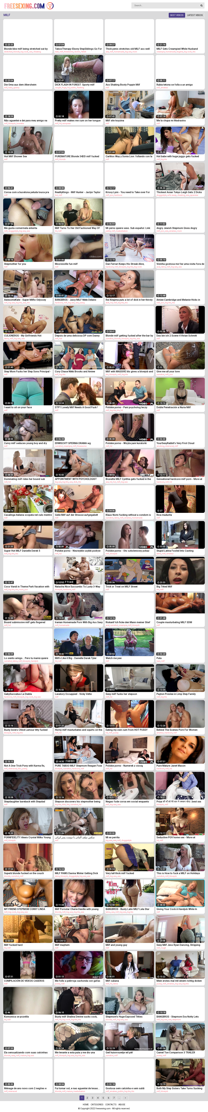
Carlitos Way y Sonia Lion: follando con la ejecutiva (129, 156)
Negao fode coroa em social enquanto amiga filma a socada (127, 801)
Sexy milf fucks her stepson (121, 694)
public (73, 87)
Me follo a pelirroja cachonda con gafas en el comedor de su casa (77, 980)
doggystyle (161, 195)
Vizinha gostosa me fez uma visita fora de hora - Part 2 (180, 264)
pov (111, 195)
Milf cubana (112, 980)
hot (56, 195)
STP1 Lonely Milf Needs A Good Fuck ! (76, 407)
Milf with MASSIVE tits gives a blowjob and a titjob (129, 371)
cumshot (109, 338)
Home (86, 1104)
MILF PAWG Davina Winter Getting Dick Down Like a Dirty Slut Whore (76, 873)
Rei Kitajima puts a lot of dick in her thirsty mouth (129, 299)
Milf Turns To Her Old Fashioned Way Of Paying (77, 228)
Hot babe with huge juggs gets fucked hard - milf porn (178, 156)
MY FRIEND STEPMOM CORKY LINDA (24, 909)
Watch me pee (114, 658)
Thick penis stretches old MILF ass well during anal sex (128, 48)
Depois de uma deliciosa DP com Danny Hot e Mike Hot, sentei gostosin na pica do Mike (78, 335)
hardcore (118, 195)
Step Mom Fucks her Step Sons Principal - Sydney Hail (27, 371)
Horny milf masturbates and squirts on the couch (78, 729)
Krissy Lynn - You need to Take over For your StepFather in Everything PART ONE (128, 192)
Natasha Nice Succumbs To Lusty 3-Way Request (77, 586)
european (66, 123)
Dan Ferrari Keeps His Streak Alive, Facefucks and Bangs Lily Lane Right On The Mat (128, 264)
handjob (34, 661)
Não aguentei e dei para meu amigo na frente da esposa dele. (25, 120)
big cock (24, 52)
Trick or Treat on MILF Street (121, 586)
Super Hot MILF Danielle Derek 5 (22, 550)
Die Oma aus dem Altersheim (20, 84)
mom (134, 52)
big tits (164, 159)
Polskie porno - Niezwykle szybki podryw (77, 550)
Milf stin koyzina (115, 120)
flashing (80, 87)
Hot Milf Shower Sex (15, 156)
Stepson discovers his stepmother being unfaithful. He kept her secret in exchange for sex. (78, 801)
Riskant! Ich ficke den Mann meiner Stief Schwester (128, 622)
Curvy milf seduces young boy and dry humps (25, 443)
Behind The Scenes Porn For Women (177, 729)
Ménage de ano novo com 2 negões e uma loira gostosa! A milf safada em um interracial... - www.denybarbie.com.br (26, 1088)
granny (16, 87)
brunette (20, 123)
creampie (161, 52)
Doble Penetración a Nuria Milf (174, 407)
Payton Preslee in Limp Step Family (176, 694)
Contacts (110, 1104)
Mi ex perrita (113, 837)
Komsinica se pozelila (16, 1016)
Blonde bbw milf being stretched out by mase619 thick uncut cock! (26, 48)
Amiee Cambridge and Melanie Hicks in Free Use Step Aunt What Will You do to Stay (178, 299)
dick (107, 303)
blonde (16, 52)
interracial (169, 446)
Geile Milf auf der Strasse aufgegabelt (76, 514)
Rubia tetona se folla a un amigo (175, 84)
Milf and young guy (116, 945)
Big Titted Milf (164, 586)
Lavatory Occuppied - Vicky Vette (73, 694)
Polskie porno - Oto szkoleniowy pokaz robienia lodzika (127, 550)
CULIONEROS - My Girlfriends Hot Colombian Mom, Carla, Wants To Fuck (26, 335)
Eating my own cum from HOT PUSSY (127, 729)
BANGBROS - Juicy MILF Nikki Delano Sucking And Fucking (75, 299)
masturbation (122, 231)
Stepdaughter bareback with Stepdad (24, 801)
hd (68, 87)
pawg (82, 303)
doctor (77, 52)
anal (158, 267)
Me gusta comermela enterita (20, 228)
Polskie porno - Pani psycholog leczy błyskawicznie (126, 407)
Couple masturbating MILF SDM (174, 622)
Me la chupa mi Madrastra (171, 120)
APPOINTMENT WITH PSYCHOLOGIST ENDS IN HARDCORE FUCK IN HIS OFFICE (77, 479)
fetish (83, 52)
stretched (8, 52)
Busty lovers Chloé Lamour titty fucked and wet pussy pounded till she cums (26, 729)
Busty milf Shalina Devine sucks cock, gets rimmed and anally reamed (76, 1016)
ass (30, 52)
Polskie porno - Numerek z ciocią (124, 765)
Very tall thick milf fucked (120, 873)
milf (61, 52)
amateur (164, 87)
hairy (10, 87)
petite (108, 231)
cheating (37, 52)
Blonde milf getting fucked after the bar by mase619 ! (129, 335)
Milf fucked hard (13, 945)
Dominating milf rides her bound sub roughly (24, 479)
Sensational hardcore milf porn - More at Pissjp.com (179, 479)
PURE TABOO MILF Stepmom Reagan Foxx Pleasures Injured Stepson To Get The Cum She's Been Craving (78, 765)
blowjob (12, 123)
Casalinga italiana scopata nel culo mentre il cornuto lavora (28, 514)
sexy (13, 1055)
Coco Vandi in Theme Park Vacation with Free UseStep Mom (26, 586)
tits (194, 52)
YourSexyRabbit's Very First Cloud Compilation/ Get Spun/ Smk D (175, 443)
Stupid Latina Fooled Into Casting (175, 550)
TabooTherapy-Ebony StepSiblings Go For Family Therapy (78, 48)
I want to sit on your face (18, 407)
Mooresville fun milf (66, 264)
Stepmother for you (15, 264)
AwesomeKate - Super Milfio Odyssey (25, 299)
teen (57, 52)
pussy (115, 733)
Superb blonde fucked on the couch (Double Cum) (24, 873)
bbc (19, 768)
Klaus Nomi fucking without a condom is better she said (128, 514)
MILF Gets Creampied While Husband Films (177, 48)
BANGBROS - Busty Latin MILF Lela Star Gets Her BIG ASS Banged (127, 909)
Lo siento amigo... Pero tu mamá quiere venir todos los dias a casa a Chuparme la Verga (27, 658)
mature (23, 1055)
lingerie (180, 52)
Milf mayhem (62, 945)
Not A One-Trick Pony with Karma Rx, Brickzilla (24, 765)
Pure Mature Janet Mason (171, 765)
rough (163, 948)
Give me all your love (168, 371)
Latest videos (195, 15)
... (119, 1098)
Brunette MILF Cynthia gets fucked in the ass (128, 479)
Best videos (176, 15)
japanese (194, 195)
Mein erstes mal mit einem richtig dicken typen (179, 980)
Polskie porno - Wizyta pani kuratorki (126, 443)
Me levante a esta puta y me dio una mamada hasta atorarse (75, 1052)
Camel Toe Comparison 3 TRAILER (176, 1052)
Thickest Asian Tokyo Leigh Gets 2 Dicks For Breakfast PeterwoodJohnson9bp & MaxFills (179, 192)
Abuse (121, 1104)
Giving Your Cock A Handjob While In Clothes (177, 909)
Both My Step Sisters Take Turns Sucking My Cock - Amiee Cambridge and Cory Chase (179, 1088)
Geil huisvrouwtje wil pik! (119, 1052)
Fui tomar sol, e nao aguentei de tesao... (77, 1088)
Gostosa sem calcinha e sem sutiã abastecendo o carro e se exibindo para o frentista (129, 1088)
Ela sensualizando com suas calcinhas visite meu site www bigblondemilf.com (26, 1052)
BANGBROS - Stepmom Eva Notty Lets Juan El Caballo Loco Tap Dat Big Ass (178, 1016)
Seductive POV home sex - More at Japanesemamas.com (176, 837)
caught (58, 87)
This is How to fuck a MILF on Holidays (178, 873)
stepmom (176, 1019)
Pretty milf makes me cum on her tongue (77, 120)
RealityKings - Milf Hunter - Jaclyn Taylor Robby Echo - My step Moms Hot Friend (77, 192)
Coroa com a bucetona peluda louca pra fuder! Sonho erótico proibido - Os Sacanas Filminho (26, 192)
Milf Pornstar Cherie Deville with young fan (77, 909)
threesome (68, 52)
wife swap (171, 195)
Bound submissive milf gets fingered (24, 622)
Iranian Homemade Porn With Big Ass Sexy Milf (79, 622)
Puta (159, 658)
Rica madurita (164, 514)
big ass (128, 52)
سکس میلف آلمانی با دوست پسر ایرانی (75, 837)
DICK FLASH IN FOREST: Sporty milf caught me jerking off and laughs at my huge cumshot (77, 84)
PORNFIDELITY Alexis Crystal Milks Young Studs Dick (27, 837)
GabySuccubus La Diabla (18, 694)
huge (64, 87)
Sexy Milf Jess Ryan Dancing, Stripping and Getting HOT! (178, 945)
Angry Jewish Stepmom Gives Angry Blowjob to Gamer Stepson (177, 228)
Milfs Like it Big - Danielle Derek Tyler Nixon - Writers (76, 658)
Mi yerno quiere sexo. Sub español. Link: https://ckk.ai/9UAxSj (128, 228)
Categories (97, 1104)
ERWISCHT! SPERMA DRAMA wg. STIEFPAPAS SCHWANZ (73, 443)
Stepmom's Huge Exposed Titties (124, 1016)
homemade (119, 52)
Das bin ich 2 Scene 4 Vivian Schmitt (177, 335)
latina (163, 267)
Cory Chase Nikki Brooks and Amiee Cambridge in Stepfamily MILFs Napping (77, 371)
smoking (160, 446)
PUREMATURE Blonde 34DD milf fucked (77, 156)
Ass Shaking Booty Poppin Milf (123, 84)
